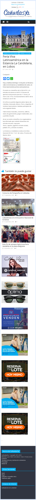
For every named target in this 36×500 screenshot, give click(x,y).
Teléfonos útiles (6, 478)
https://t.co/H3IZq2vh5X (18, 4)
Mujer (3, 475)
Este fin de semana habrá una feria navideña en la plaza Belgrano (15, 245)
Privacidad (4, 462)
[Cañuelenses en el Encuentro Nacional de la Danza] (18, 200)
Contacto (4, 458)
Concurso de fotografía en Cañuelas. (16, 193)
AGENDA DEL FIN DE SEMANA (11, 53)
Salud (3, 473)
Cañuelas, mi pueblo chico (9, 476)
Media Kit (4, 463)
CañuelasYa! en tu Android (9, 488)
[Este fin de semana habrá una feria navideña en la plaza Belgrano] (18, 226)
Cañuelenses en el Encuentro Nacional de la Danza (17, 219)
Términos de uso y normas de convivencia (14, 460)
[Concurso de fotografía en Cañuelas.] (18, 175)
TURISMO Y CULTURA (25, 53)
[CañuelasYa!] (18, 10)
